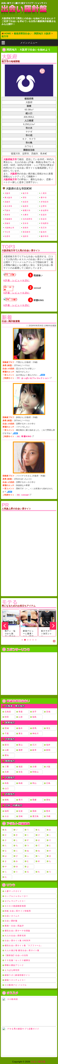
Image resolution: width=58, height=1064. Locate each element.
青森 (21, 712)
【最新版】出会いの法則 (16, 955)
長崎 (34, 811)
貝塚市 (7, 223)
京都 (34, 767)
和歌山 (35, 772)
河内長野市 (28, 219)
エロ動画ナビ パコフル (16, 985)
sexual (25, 495)
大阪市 (7, 193)
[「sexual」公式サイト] (8, 286)
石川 (34, 745)
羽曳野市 (44, 223)
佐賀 (21, 811)
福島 (34, 717)
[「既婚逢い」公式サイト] (9, 274)
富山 (21, 745)
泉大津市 (8, 206)
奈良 (21, 772)
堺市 (25, 197)
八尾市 (44, 193)
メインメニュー (29, 42)
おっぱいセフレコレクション (35, 378)
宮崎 (21, 816)
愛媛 (34, 800)
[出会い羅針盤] (24, 8)
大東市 (26, 215)
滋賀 (21, 767)
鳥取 (7, 783)
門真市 (7, 210)
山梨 (7, 750)
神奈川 (35, 733)
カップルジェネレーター (16, 896)
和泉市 (44, 219)
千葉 (7, 733)
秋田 (7, 717)
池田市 (26, 236)
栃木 (21, 728)
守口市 (7, 232)
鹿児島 (35, 816)
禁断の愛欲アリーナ (14, 965)
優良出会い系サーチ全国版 (17, 931)
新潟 (7, 745)
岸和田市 (44, 202)
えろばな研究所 (12, 970)
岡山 (34, 783)
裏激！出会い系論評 (14, 926)
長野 (21, 750)
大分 (7, 816)
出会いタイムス (12, 916)
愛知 (7, 755)
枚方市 (26, 193)
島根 (21, 783)
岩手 (34, 712)
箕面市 (44, 215)
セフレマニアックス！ (15, 901)
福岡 (7, 811)
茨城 (7, 728)
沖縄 (48, 816)
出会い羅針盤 (11, 921)
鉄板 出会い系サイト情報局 (18, 911)
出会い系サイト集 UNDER (17, 940)
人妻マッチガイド (13, 891)
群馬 (34, 728)
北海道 (8, 712)
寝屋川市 (26, 210)
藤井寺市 (44, 236)
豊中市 (44, 197)
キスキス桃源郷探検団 (15, 906)
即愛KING (26, 436)
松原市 (7, 236)
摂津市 (7, 215)
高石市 (44, 228)
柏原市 (26, 206)
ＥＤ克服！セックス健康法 (17, 960)
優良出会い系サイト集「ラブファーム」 (24, 945)
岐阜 (34, 750)
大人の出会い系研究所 (15, 936)
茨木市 (26, 223)
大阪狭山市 (9, 228)
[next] (53, 626)
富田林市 (26, 232)
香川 (21, 800)
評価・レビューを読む (17, 280)
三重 (7, 767)
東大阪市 (8, 197)
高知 (48, 800)
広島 (48, 783)
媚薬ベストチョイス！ (15, 980)
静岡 (48, 750)
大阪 (48, 767)
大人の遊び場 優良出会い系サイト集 (22, 950)
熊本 (48, 811)
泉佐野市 (44, 210)
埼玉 (48, 728)
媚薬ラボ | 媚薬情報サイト (17, 975)
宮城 (48, 712)
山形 (21, 717)
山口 (7, 788)
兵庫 (7, 772)
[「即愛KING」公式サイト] (10, 299)
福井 (48, 745)
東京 (21, 733)
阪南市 (44, 232)
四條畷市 (8, 219)
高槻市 (7, 202)
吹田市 (26, 202)
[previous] (5, 626)
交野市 (44, 206)
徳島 (7, 800)
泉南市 (26, 228)
